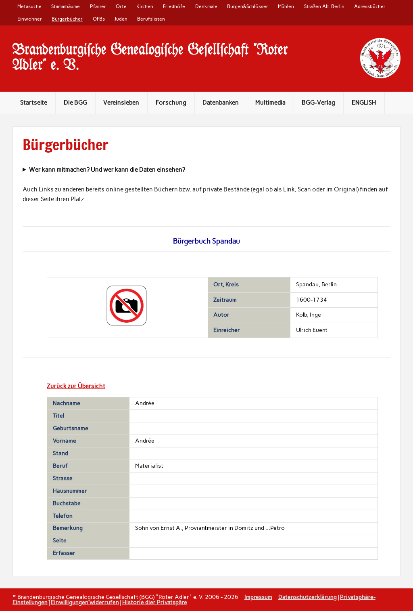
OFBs (99, 19)
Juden (121, 19)
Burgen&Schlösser (247, 6)
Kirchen (144, 6)
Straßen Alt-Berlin (324, 6)
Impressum (258, 597)
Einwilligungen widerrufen (85, 602)
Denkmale (206, 6)
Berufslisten (151, 19)
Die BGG (75, 102)
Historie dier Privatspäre (154, 602)
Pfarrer (98, 6)
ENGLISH (364, 102)
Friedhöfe (174, 6)
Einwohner (29, 19)
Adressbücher (370, 6)
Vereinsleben (121, 102)
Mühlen (286, 6)
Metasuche (29, 6)
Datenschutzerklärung (307, 597)
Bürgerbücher (67, 19)
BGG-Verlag (318, 102)
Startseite (33, 102)
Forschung (171, 102)
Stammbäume (65, 6)
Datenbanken (220, 102)
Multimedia (270, 102)
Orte (121, 6)
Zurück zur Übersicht (76, 386)
